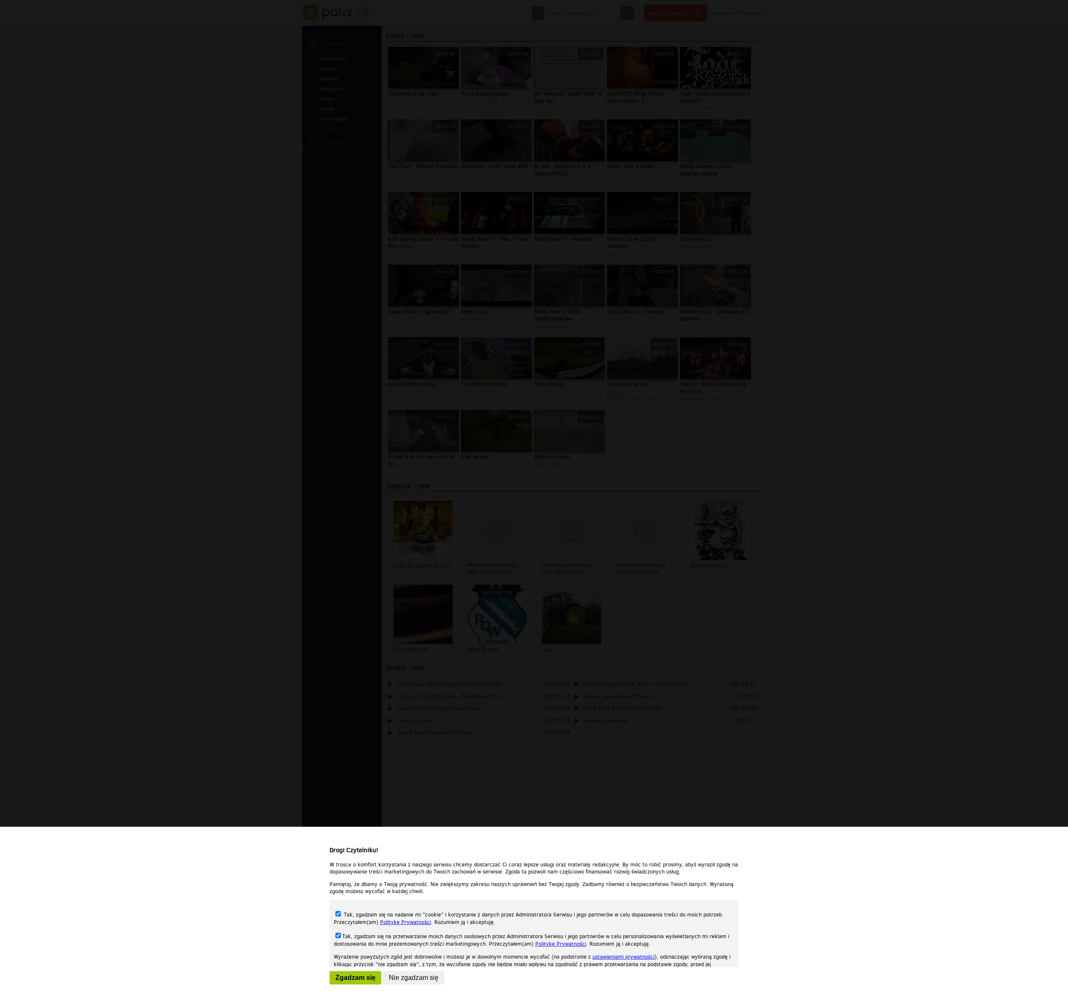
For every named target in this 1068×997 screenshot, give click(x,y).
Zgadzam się (355, 977)
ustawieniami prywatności (623, 956)
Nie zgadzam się (413, 977)
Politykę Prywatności (405, 922)
